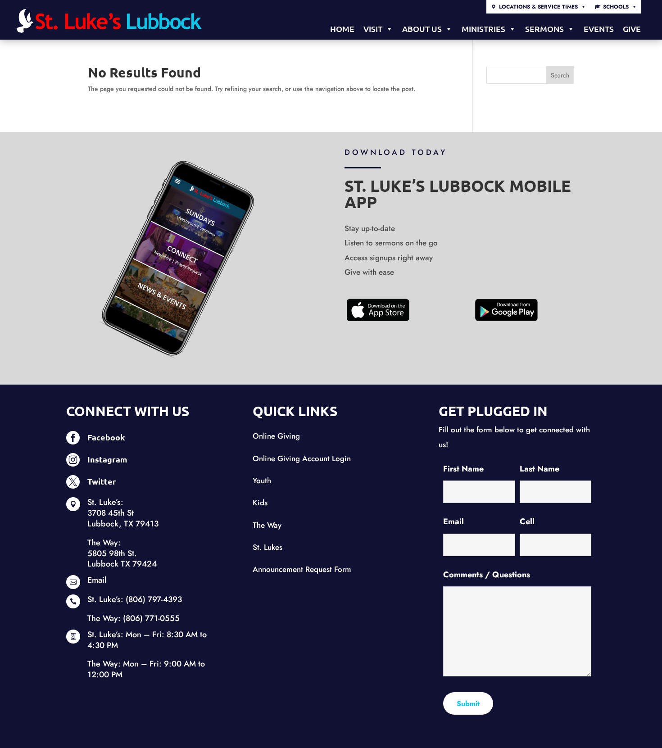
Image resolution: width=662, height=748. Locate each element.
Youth (262, 480)
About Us (422, 28)
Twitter (101, 481)
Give (632, 28)
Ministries (483, 28)
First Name (463, 469)
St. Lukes (267, 547)
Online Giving (276, 436)
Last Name (539, 469)
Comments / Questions (486, 574)
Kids (260, 502)
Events (599, 28)
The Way (267, 525)
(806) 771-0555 (151, 618)
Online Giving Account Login (302, 458)
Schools (616, 6)
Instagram (107, 459)
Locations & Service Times (538, 6)
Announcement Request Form (302, 569)
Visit (372, 28)
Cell (527, 521)
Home (342, 28)
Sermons (544, 28)
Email (96, 580)
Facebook (106, 437)
